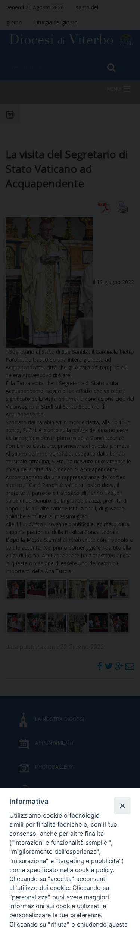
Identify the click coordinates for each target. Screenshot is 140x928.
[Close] (122, 805)
